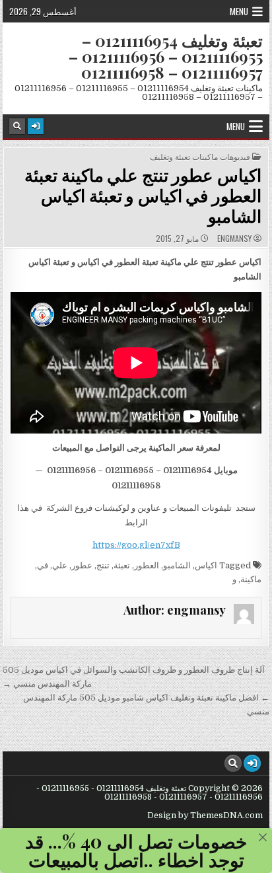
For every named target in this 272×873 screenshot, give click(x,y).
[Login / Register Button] (36, 126)
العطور (146, 565)
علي (59, 565)
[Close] (263, 837)
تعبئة (122, 565)
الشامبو (177, 565)
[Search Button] (17, 126)
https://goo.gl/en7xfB (136, 545)
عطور (81, 565)
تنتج (103, 565)
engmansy (234, 239)
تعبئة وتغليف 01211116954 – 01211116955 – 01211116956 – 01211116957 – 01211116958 (166, 56)
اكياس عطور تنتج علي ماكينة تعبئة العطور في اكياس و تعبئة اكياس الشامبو (142, 195)
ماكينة (250, 579)
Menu (239, 11)
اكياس (206, 565)
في (42, 565)
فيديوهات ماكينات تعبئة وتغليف (200, 157)
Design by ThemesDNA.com (205, 815)
